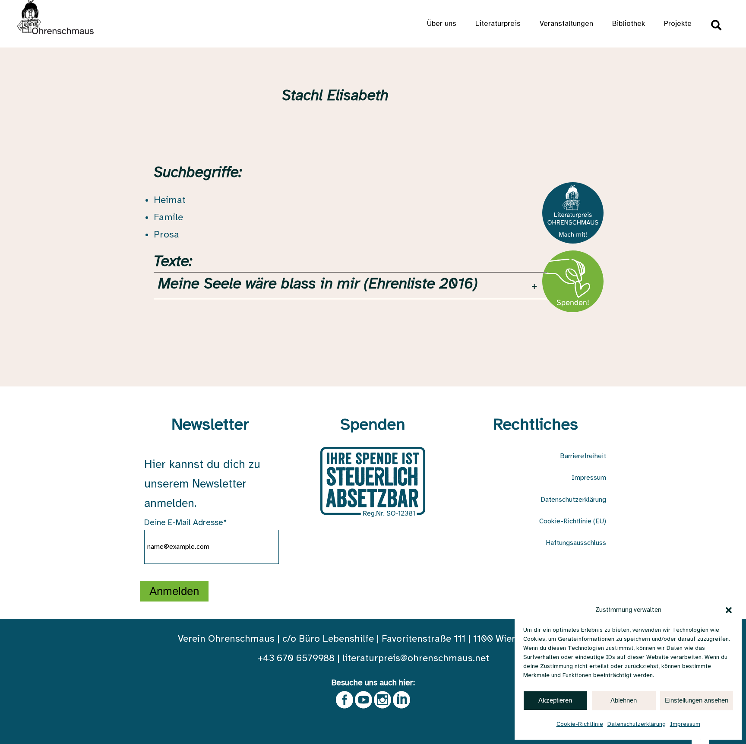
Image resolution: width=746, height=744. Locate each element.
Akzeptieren (555, 700)
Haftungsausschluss (576, 543)
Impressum (685, 724)
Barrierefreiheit (583, 456)
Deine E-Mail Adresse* (185, 523)
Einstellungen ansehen (696, 700)
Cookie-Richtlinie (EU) (572, 521)
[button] (728, 610)
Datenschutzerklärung (636, 724)
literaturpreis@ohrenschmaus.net (415, 658)
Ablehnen (623, 700)
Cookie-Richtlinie (579, 724)
